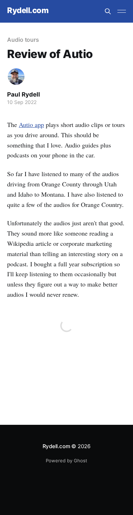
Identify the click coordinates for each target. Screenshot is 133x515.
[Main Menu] (121, 11)
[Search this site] (107, 11)
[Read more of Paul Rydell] (16, 77)
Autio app (31, 124)
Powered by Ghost (66, 460)
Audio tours (23, 39)
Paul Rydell (23, 94)
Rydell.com (28, 10)
